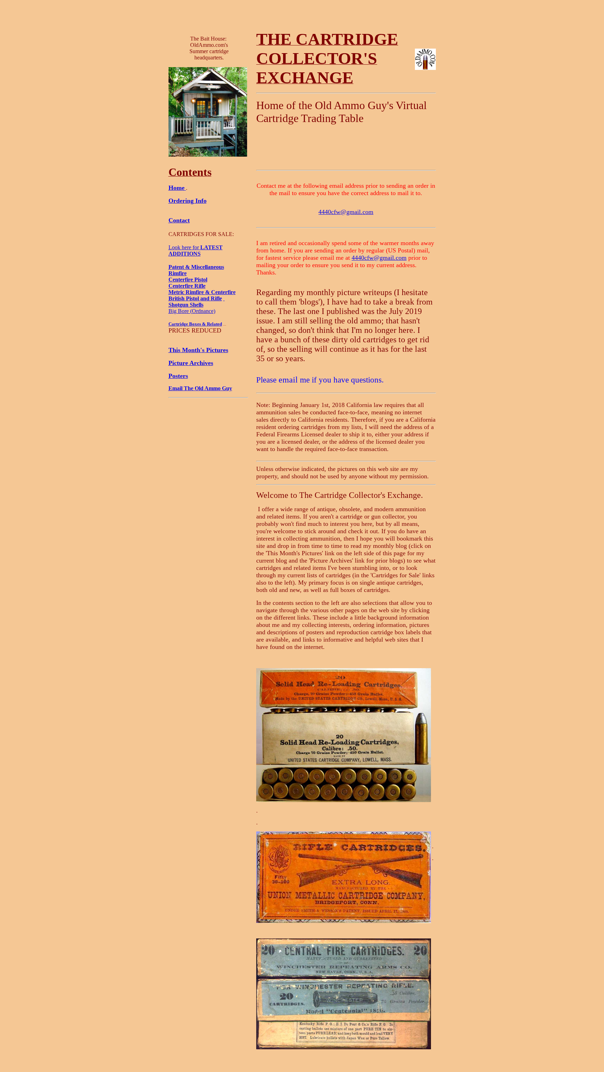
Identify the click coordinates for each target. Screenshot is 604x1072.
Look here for (195, 250)
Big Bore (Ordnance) (191, 311)
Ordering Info (187, 200)
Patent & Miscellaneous (196, 267)
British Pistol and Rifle (195, 298)
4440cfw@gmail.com (379, 257)
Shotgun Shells (185, 305)
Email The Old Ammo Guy (200, 388)
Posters (178, 375)
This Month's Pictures (198, 349)
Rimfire (177, 273)
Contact (179, 220)
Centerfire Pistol (187, 280)
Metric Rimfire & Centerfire (202, 292)
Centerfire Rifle (187, 286)
